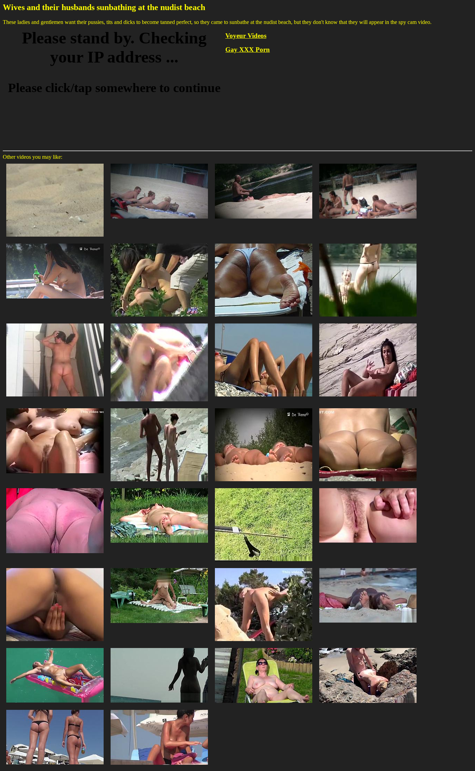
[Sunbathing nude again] (55, 408)
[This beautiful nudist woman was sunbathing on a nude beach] (159, 647)
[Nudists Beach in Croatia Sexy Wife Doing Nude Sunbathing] (263, 568)
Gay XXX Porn (247, 49)
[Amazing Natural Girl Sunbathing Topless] (159, 709)
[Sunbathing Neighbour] (263, 243)
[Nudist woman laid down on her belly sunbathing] (55, 488)
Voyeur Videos (245, 35)
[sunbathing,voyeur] (159, 323)
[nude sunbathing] (55, 323)
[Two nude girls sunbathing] (263, 408)
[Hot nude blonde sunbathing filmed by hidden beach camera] (263, 163)
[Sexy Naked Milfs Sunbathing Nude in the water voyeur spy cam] (55, 647)
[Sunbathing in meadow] (159, 488)
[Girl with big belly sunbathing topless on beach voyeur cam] (55, 243)
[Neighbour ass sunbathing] (368, 488)
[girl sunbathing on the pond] (368, 243)
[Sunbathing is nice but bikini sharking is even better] (159, 243)
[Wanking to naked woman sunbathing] (263, 488)
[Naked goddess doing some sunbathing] (368, 568)
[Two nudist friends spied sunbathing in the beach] (368, 323)
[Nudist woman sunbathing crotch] (368, 408)
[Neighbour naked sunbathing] (263, 647)
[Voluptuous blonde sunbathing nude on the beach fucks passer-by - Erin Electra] (368, 647)
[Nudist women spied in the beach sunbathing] (263, 323)
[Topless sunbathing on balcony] (55, 568)
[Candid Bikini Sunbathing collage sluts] (55, 709)
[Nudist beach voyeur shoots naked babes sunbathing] (368, 163)
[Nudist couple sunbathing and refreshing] (159, 408)
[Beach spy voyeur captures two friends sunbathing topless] (159, 163)
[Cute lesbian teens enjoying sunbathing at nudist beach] (55, 163)
